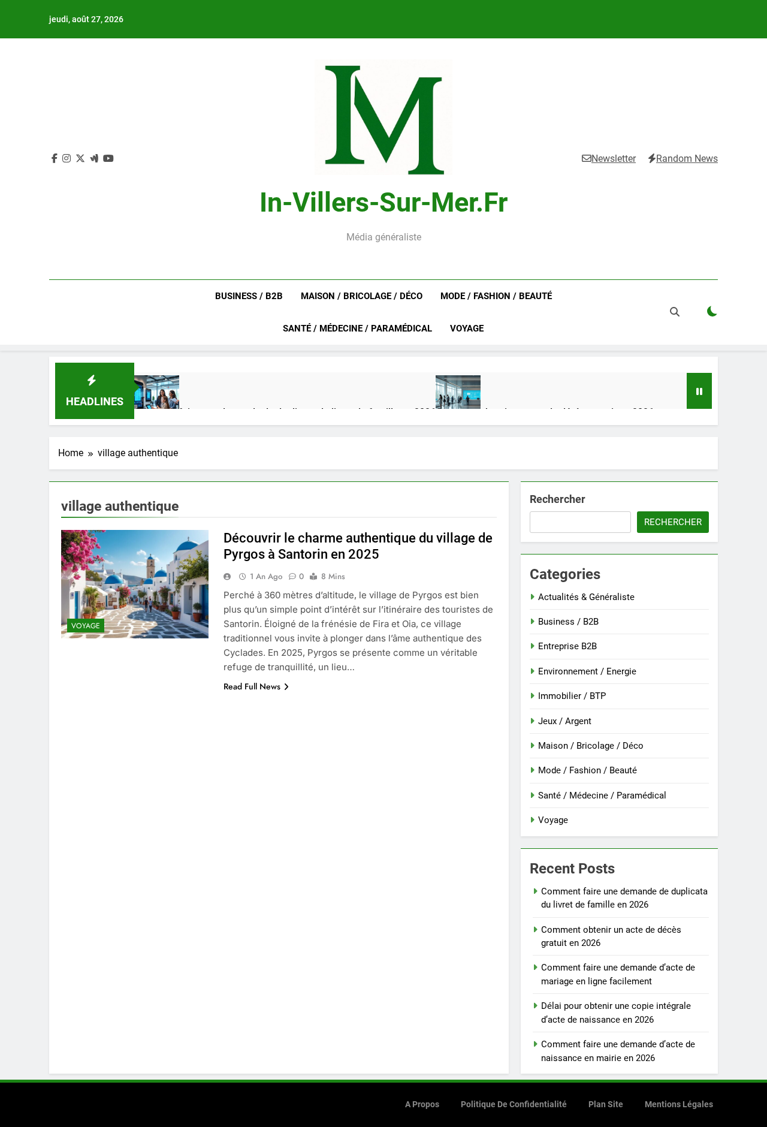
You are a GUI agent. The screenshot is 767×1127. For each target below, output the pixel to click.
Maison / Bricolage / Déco (361, 296)
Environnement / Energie (587, 671)
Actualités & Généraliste (586, 597)
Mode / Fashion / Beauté (496, 296)
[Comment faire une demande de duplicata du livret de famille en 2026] (156, 397)
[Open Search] (675, 312)
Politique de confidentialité (514, 1104)
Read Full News (252, 686)
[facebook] (54, 159)
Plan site (605, 1104)
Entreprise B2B (567, 646)
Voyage (467, 328)
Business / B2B (249, 296)
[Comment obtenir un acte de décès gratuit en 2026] (458, 397)
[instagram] (66, 159)
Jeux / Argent (564, 721)
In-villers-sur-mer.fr (383, 202)
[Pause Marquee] (699, 391)
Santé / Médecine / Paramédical (357, 328)
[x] (80, 159)
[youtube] (108, 159)
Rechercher (557, 499)
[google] (94, 159)
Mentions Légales (679, 1104)
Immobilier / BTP (572, 696)
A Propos (422, 1104)
